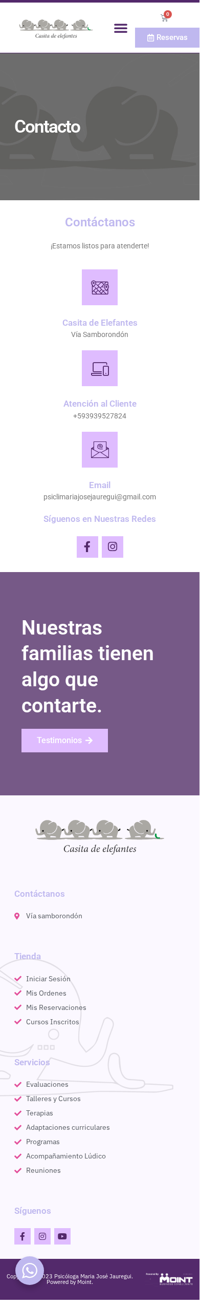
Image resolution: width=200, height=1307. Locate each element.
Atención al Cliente (100, 403)
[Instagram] (112, 547)
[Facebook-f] (87, 547)
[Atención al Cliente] (100, 368)
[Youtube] (62, 1236)
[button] (120, 27)
